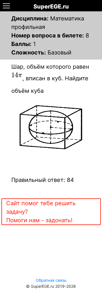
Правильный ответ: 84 (42, 180)
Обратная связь (51, 280)
